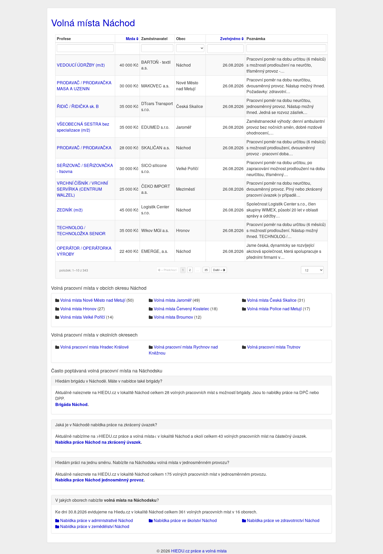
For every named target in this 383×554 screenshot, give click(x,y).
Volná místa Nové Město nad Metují (92, 300)
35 (206, 270)
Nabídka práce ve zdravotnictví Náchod (282, 520)
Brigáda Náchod (71, 404)
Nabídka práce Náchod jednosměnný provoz (99, 480)
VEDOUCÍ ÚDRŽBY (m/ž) (81, 65)
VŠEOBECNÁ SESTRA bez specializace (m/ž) (83, 127)
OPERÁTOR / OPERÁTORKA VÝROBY (84, 251)
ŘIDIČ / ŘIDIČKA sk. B (78, 106)
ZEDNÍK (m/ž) (70, 210)
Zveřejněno (231, 38)
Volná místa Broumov (173, 317)
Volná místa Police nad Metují (274, 309)
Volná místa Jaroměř (172, 300)
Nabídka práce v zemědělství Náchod (94, 526)
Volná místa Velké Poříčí (82, 317)
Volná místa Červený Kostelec (181, 309)
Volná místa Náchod (93, 22)
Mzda (131, 38)
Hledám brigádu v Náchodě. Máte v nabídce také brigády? (108, 381)
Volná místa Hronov (78, 309)
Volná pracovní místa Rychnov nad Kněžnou (183, 350)
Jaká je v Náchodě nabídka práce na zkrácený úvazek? (106, 425)
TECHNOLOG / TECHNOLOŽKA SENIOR (81, 230)
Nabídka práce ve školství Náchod (185, 520)
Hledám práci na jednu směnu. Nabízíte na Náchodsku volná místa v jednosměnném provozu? (142, 462)
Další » (218, 270)
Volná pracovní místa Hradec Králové (94, 347)
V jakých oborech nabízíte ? (107, 500)
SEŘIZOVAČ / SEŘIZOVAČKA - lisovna (85, 168)
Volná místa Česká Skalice (271, 300)
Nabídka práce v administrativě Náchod (96, 520)
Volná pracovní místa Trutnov (273, 347)
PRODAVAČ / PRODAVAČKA (84, 148)
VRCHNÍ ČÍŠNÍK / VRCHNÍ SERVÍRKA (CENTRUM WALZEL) (82, 189)
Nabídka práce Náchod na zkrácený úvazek (98, 442)
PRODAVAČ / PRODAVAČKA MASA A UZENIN (84, 86)
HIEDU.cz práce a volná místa (199, 551)
